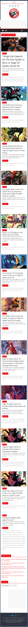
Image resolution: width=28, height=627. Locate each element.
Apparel (24, 617)
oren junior (11, 541)
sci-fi (15, 543)
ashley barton (20, 532)
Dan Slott (6, 421)
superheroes (8, 547)
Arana (6, 463)
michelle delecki (15, 539)
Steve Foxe (15, 81)
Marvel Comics (21, 79)
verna (19, 547)
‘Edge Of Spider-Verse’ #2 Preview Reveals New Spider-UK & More (13, 406)
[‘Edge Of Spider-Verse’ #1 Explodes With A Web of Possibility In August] (14, 429)
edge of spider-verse (6, 79)
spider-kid (14, 545)
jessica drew (17, 538)
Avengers (10, 534)
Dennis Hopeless (14, 536)
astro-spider (4, 534)
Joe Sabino (23, 538)
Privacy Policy (13, 619)
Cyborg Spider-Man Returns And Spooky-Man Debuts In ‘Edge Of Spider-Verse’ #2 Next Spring (13, 149)
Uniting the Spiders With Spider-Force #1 (11, 519)
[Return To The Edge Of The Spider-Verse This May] (14, 215)
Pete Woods (4, 81)
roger (6, 543)
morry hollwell (21, 539)
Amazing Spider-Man (13, 532)
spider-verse (14, 422)
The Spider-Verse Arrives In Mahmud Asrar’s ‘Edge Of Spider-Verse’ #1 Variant (12, 107)
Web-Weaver (20, 81)
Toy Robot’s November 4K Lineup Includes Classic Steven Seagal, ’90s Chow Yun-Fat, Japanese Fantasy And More (13, 568)
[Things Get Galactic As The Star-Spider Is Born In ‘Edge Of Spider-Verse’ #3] (14, 38)
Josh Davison (15, 530)
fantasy (12, 538)
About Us (7, 619)
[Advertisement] (17, 599)
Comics (4, 53)
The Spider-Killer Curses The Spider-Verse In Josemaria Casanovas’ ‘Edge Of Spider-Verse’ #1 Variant (12, 192)
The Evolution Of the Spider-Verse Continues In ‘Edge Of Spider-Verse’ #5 (12, 275)
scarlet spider (11, 543)
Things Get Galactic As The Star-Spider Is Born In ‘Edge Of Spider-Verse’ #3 (13, 61)
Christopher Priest (16, 534)
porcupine (23, 541)
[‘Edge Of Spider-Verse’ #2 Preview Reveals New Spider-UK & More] (14, 386)
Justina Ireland (14, 79)
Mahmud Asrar (11, 122)
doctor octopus (21, 536)
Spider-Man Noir (14, 465)
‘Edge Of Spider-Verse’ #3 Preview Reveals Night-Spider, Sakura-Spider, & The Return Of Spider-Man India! (13, 362)
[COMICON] (14, 9)
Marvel (12, 165)
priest (3, 543)
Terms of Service (20, 619)
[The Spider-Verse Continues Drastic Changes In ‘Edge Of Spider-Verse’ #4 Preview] (14, 298)
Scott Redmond (15, 77)
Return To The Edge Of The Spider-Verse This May (12, 234)
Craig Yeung (8, 536)
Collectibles (15, 617)
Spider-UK (10, 422)
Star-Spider (10, 81)
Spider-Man (17, 290)
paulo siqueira (17, 541)
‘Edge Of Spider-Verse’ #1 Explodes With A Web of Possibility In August (11, 449)
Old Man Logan (5, 541)
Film (11, 617)
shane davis (19, 543)
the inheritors (14, 547)
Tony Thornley (16, 120)
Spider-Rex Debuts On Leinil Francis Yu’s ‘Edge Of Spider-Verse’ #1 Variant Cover (12, 493)
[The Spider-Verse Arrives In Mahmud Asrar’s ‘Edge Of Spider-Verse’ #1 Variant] (14, 87)
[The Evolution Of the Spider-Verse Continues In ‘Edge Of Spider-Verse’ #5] (14, 255)
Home (4, 617)
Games (20, 617)
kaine (3, 539)
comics (21, 77)
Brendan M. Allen (16, 163)
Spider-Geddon (8, 545)
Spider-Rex (14, 507)
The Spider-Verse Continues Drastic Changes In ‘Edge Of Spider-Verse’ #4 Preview (12, 318)
